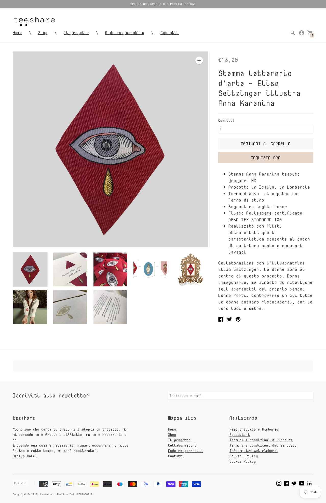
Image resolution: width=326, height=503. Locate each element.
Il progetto (76, 32)
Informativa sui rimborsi (253, 450)
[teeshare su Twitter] (294, 482)
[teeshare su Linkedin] (309, 482)
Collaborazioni (182, 445)
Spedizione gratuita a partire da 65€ (163, 4)
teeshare (46, 494)
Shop (42, 32)
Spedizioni (239, 434)
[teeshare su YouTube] (301, 482)
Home (17, 32)
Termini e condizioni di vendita (261, 440)
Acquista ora (266, 158)
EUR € (18, 483)
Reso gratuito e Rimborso (253, 429)
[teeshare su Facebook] (286, 482)
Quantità (226, 120)
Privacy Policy (243, 456)
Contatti (169, 32)
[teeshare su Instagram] (278, 482)
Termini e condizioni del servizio (263, 445)
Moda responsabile (124, 32)
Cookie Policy (242, 461)
